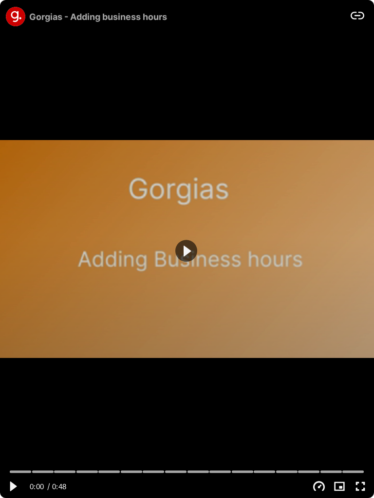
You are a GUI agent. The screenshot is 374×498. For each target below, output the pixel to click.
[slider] (187, 471)
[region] (187, 249)
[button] (186, 251)
